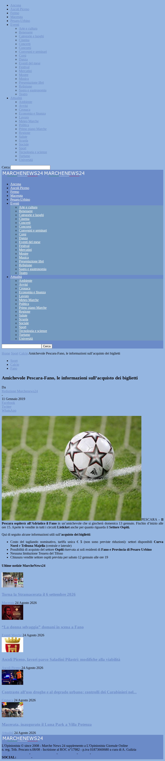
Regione (24, 133)
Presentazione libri (31, 82)
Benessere (26, 32)
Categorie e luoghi (31, 36)
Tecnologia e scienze (33, 152)
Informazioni (67, 753)
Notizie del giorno (43, 753)
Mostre (23, 75)
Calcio (23, 353)
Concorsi (25, 48)
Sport (22, 148)
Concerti (25, 44)
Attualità (16, 98)
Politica (24, 125)
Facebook (23, 757)
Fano (13, 368)
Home (6, 353)
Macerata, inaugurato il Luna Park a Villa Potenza (47, 724)
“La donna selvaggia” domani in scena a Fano (43, 627)
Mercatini (25, 71)
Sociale (24, 144)
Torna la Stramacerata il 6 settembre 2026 (39, 594)
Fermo (14, 13)
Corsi (22, 55)
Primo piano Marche (33, 129)
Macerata (16, 17)
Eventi (14, 24)
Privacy (84, 753)
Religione (25, 86)
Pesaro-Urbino (20, 21)
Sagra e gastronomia (32, 90)
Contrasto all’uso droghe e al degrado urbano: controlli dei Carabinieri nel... (69, 692)
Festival (24, 67)
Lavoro (24, 117)
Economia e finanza (32, 113)
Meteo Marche (29, 121)
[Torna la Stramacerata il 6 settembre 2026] (12, 586)
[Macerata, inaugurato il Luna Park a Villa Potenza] (12, 716)
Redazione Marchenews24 (20, 391)
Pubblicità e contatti (15, 753)
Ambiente (25, 102)
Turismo (24, 156)
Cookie (97, 753)
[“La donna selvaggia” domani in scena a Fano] (12, 618)
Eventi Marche (12, 635)
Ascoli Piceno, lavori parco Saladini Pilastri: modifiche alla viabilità (61, 659)
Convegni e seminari (33, 51)
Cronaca (24, 109)
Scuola (23, 140)
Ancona (15, 5)
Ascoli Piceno (19, 9)
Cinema (24, 40)
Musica (24, 78)
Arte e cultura (28, 28)
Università (26, 160)
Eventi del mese (29, 63)
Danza (23, 59)
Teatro (23, 94)
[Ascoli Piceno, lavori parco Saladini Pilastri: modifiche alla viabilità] (12, 651)
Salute (23, 136)
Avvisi (23, 106)
